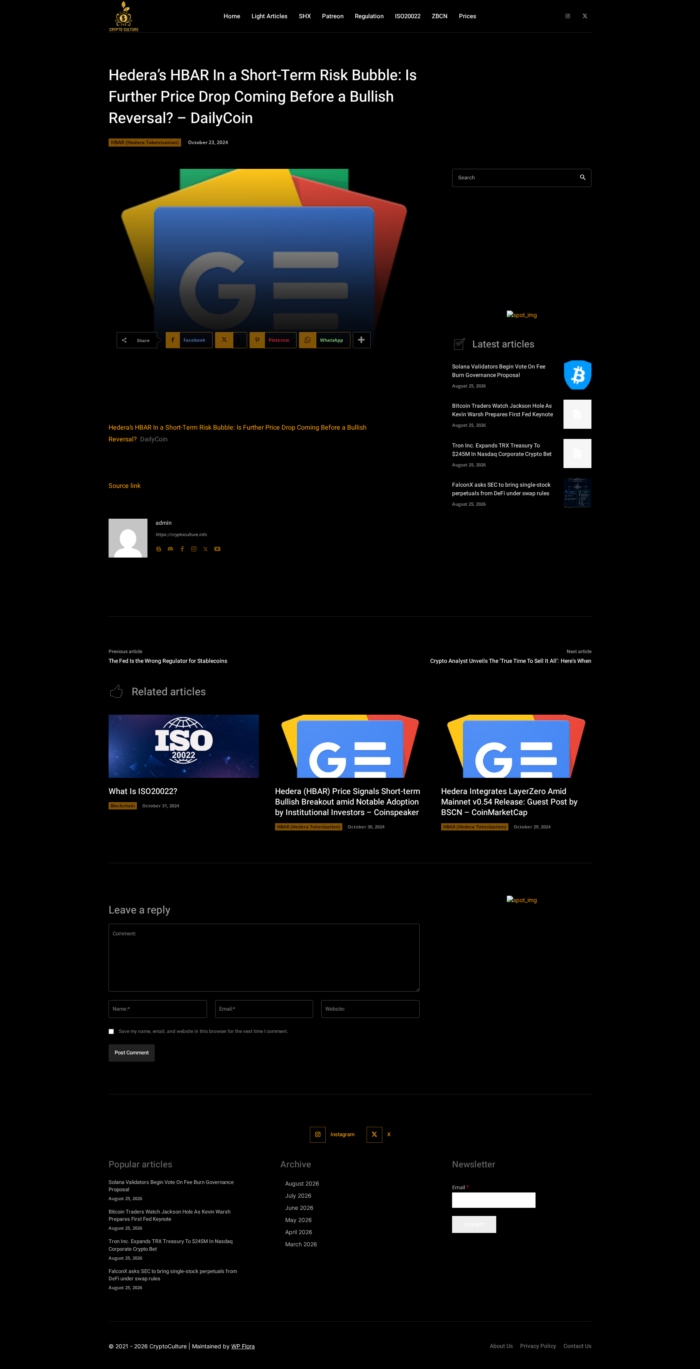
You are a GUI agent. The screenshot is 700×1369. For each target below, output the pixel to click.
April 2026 (298, 1231)
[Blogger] (159, 547)
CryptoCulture (168, 1346)
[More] (362, 340)
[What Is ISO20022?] (184, 746)
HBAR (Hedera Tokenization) (145, 142)
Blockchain (123, 806)
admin (164, 523)
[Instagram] (567, 16)
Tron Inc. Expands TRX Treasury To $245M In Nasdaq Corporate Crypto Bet (502, 449)
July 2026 (298, 1195)
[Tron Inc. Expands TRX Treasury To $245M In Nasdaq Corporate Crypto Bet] (577, 453)
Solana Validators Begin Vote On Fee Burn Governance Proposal (498, 370)
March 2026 (301, 1244)
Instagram (342, 1134)
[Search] (582, 178)
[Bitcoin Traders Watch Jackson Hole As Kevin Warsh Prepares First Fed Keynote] (577, 414)
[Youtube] (217, 547)
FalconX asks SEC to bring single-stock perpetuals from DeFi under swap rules (501, 489)
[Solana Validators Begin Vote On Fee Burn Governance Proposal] (577, 375)
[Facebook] (182, 547)
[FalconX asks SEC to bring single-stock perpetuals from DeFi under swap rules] (577, 492)
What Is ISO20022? (143, 791)
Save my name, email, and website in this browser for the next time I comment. (203, 1031)
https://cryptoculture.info (181, 534)
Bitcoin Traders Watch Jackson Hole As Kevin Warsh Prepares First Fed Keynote (502, 410)
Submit (474, 1224)
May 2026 (298, 1219)
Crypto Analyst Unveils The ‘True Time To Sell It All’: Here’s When (510, 661)
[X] (584, 16)
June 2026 (299, 1207)
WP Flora (243, 1346)
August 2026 (302, 1183)
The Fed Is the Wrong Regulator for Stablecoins (168, 661)
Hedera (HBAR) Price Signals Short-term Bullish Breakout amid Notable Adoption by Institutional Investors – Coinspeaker (347, 802)
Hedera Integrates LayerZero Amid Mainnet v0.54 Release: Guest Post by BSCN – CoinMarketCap (509, 802)
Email (460, 1187)
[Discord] (170, 547)
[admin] (128, 538)
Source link (125, 486)
